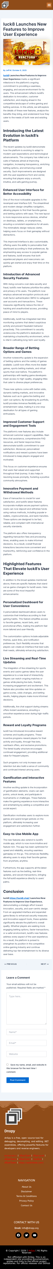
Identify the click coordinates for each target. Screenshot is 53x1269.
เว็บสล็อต (37, 1159)
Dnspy (9, 1131)
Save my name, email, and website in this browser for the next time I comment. (26, 1068)
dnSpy (31, 1250)
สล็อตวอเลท (38, 1156)
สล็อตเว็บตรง (25, 1156)
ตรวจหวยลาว (10, 1156)
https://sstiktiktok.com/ (31, 1163)
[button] (49, 5)
